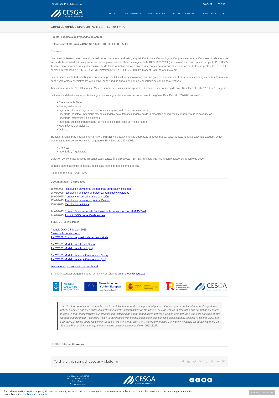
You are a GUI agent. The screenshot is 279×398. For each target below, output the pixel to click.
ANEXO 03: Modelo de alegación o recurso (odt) (78, 259)
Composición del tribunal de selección (87, 196)
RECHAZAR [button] (268, 392)
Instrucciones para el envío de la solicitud (74, 266)
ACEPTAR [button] (255, 392)
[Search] (223, 14)
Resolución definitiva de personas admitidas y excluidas (97, 192)
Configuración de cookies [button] (36, 394)
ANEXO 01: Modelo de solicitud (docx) (73, 244)
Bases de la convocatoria (65, 233)
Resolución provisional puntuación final (87, 200)
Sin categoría (78, 344)
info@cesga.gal (75, 4)
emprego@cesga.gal (133, 273)
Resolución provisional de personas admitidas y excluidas (98, 188)
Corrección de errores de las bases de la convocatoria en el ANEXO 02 (105, 211)
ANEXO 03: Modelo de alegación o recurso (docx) (79, 255)
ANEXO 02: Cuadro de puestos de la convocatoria (79, 237)
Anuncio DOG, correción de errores (85, 215)
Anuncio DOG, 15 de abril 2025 (69, 229)
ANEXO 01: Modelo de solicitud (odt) (72, 248)
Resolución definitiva (77, 204)
